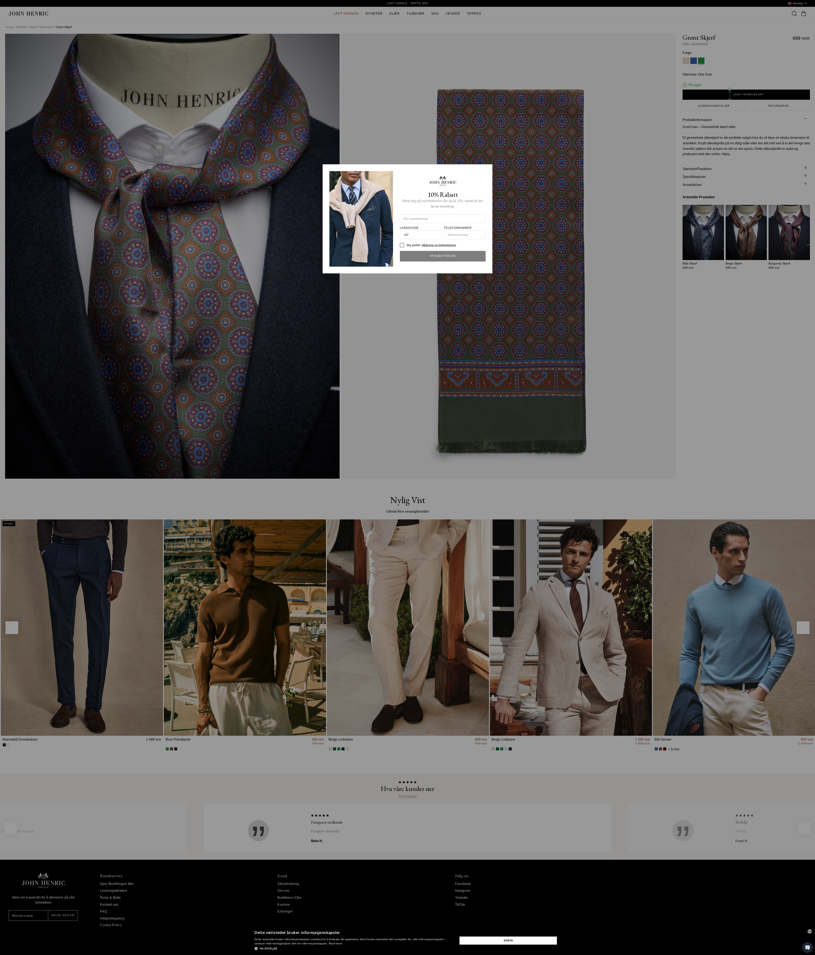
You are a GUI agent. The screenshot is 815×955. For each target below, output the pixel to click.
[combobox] (810, 931)
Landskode (409, 227)
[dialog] (407, 940)
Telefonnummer (458, 227)
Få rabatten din (443, 256)
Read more (335, 943)
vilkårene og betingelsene (439, 245)
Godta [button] (508, 940)
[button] (353, 948)
